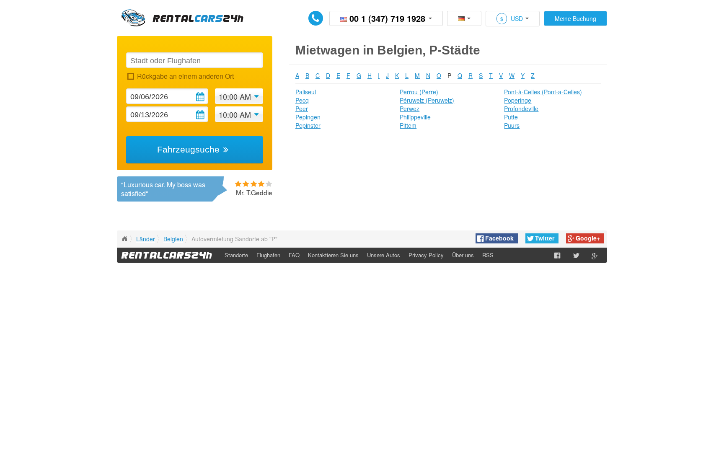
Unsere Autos (383, 255)
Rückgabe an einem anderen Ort (185, 76)
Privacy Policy (426, 255)
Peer (301, 108)
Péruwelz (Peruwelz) (427, 100)
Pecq (302, 100)
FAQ (294, 255)
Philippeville (415, 117)
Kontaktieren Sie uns (333, 255)
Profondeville (521, 108)
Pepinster (308, 125)
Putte (511, 117)
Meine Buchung (575, 18)
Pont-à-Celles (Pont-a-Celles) (543, 92)
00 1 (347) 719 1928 (387, 18)
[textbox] (194, 60)
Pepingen (308, 117)
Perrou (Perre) (419, 92)
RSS (488, 255)
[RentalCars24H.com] (124, 238)
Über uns (463, 255)
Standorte (236, 255)
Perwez (409, 108)
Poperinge (517, 100)
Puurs (512, 125)
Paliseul (305, 92)
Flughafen (268, 255)
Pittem (408, 125)
